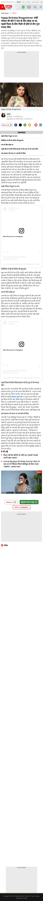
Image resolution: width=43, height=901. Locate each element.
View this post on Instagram (13, 236)
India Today (35, 2)
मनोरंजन (14, 13)
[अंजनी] (3, 115)
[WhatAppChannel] (24, 8)
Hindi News (5, 13)
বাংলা (24, 2)
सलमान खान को (17, 396)
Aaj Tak (28, 2)
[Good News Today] (8, 8)
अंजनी (8, 114)
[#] (24, 125)
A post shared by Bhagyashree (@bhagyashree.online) (21, 264)
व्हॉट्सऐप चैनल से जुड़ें (27, 502)
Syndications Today (21, 898)
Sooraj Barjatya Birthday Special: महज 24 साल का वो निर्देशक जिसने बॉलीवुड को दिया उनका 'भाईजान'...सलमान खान (21, 464)
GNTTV (19, 2)
